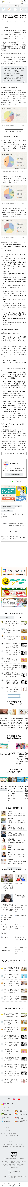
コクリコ (11, 801)
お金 (13, 508)
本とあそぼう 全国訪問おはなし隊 (9, 1135)
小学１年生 (11, 514)
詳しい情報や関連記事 (14, 474)
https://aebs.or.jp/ (14, 1167)
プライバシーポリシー (18, 1144)
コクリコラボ (4, 27)
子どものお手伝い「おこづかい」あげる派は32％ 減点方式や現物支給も (18, 524)
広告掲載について (8, 1144)
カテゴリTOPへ (14, 531)
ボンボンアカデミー (6, 1127)
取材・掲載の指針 (20, 1146)
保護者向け (5, 517)
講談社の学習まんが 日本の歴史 (8, 1133)
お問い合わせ (11, 1142)
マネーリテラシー (7, 511)
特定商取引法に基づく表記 (9, 1146)
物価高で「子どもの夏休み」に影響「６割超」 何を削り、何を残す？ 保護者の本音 (10, 538)
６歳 (4, 514)
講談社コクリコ (3, 789)
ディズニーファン (5, 1130)
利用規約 (17, 1142)
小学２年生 (20, 514)
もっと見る (14, 696)
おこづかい (5, 508)
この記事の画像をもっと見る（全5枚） (14, 453)
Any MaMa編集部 (7, 506)
